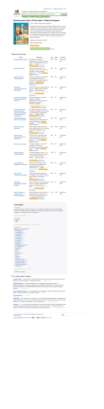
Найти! (64, 14)
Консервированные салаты (20, 59)
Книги (39, 16)
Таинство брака (17, 295)
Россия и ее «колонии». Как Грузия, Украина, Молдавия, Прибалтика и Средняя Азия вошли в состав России (20, 112)
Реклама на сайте (39, 314)
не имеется (18, 243)
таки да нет (18, 265)
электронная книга (34, 66)
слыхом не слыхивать (20, 264)
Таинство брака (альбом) (20, 291)
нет (16, 251)
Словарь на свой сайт (58, 8)
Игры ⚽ (47, 16)
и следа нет (18, 240)
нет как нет (18, 253)
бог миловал (18, 230)
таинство (15, 304)
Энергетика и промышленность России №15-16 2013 (20, 88)
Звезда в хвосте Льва (19, 68)
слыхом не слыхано (20, 261)
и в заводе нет (19, 232)
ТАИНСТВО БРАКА (18, 283)
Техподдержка (33, 314)
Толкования (25, 16)
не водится (18, 241)
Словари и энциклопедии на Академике (34, 11)
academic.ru (16, 16)
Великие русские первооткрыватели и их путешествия (20, 137)
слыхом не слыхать (20, 262)
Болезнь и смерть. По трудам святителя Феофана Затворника (19, 194)
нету (16, 254)
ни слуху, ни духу (19, 259)
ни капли (17, 257)
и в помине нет (19, 233)
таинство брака (17, 279)
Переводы (32, 16)
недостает (17, 248)
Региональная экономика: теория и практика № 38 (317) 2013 (20, 99)
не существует (19, 246)
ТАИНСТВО (16, 298)
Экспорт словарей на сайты (18, 317)
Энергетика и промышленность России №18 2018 (20, 183)
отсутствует (22, 271)
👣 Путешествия (17, 315)
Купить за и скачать (40, 49)
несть (16, 249)
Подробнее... (42, 66)
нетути (17, 256)
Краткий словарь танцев (20, 144)
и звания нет (18, 235)
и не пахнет (18, 237)
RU (65, 8)
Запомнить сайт (48, 8)
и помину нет (18, 238)
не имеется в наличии (20, 245)
